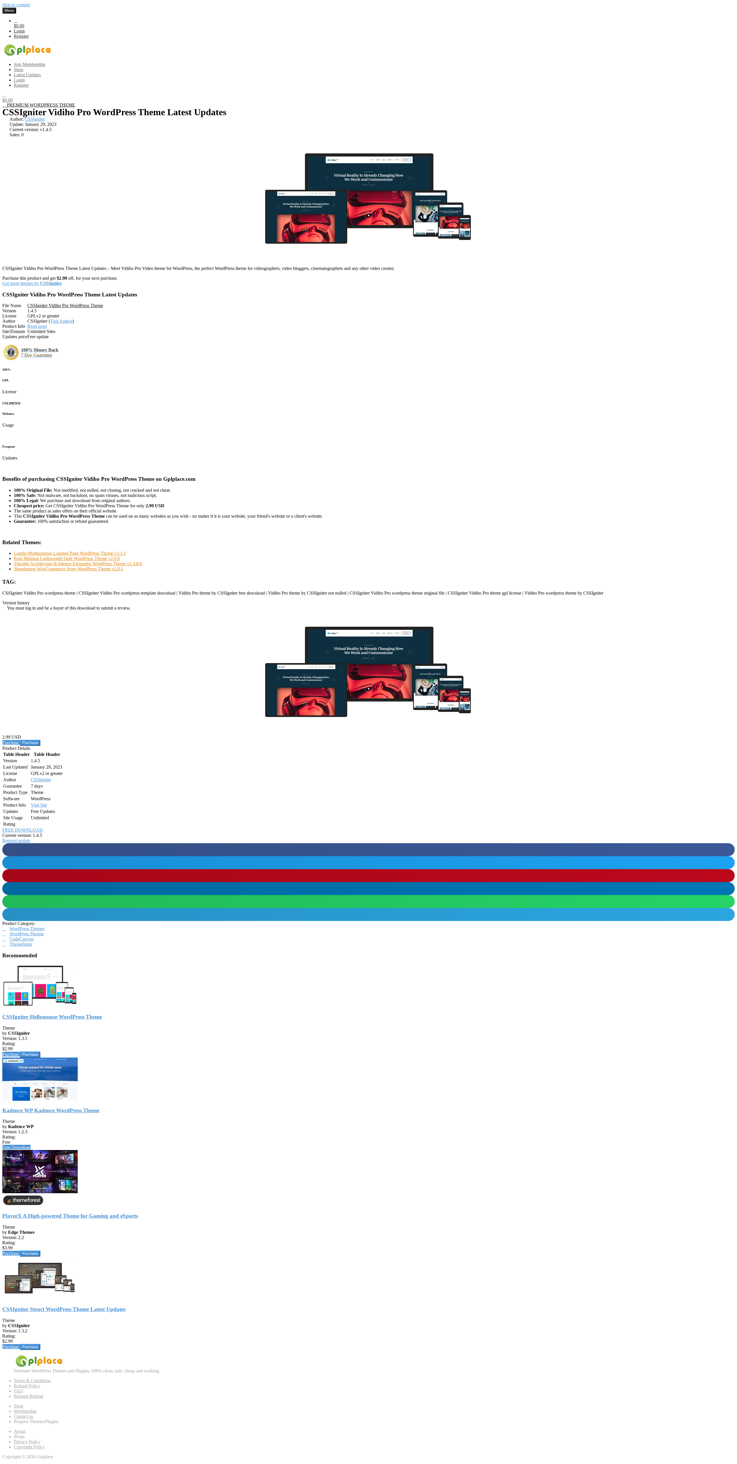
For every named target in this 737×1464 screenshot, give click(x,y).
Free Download (16, 1147)
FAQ (18, 1391)
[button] (16, 840)
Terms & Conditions (32, 1380)
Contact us (23, 1416)
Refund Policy (27, 1385)
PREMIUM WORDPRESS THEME (40, 105)
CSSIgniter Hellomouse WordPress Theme (52, 1017)
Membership (25, 1411)
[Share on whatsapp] (368, 901)
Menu (9, 10)
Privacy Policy (27, 1441)
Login (19, 31)
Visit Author (61, 321)
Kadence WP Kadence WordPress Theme (50, 1110)
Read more (37, 326)
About (19, 1431)
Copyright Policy (29, 1446)
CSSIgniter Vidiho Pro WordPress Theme (65, 305)
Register (21, 36)
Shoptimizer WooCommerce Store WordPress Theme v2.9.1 (68, 568)
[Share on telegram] (368, 914)
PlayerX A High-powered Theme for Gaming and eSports (70, 1216)
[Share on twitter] (368, 862)
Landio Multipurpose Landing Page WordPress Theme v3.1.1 (70, 553)
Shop (18, 1406)
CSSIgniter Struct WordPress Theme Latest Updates (64, 1309)
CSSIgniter (35, 119)
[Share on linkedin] (368, 888)
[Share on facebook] (368, 849)
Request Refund (28, 1396)
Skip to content (16, 4)
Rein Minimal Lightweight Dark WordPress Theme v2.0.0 (67, 558)
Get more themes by (32, 283)
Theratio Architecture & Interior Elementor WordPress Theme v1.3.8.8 (78, 563)
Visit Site (39, 805)
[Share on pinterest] (368, 875)
